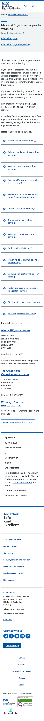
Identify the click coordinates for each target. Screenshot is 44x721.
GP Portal (22, 664)
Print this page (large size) (15, 44)
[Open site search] (25, 6)
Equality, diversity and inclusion (16, 560)
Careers (22, 658)
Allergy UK (15, 330)
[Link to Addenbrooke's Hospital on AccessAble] (10, 711)
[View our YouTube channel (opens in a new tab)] (17, 636)
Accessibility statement (22, 671)
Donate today (12, 645)
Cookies (22, 685)
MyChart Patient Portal (13, 573)
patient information (22, 482)
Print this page (9, 38)
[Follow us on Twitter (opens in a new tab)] (6, 636)
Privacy (22, 678)
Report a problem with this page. (18, 422)
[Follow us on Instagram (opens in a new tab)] (22, 636)
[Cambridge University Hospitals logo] (11, 6)
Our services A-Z (10, 546)
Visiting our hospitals (12, 539)
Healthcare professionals (13, 566)
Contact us (7, 619)
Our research (8, 553)
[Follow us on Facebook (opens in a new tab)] (11, 636)
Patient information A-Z (18, 14)
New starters (8, 580)
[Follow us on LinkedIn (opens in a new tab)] (28, 636)
